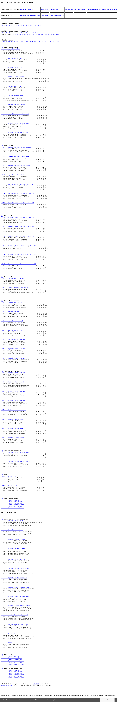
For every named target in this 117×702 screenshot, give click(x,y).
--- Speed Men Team (10, 49)
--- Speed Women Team (11, 58)
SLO (57, 34)
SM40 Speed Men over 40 (12, 321)
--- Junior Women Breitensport (15, 624)
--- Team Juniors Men (11, 506)
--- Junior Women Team (12, 95)
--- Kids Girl (8, 643)
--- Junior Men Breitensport (14, 615)
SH (37, 41)
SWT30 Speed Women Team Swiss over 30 (17, 203)
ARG (16, 34)
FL (39, 34)
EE (31, 34)
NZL (49, 34)
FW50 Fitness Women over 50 (13, 438)
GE (17, 41)
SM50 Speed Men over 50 (12, 330)
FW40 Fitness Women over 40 (13, 428)
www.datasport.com (6, 685)
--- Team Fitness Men (11, 503)
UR (50, 41)
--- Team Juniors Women (12, 508)
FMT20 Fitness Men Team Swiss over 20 (17, 217)
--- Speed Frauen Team (12, 530)
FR (14, 41)
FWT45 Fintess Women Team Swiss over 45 (18, 264)
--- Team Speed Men (10, 500)
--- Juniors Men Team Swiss (14, 559)
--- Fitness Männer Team (13, 539)
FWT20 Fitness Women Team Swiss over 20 (18, 245)
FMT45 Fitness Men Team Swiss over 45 (17, 236)
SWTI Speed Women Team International (17, 184)
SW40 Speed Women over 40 (13, 358)
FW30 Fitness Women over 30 (13, 419)
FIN (36, 34)
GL (19, 41)
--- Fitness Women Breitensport (16, 132)
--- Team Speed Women (11, 502)
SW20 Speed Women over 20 (13, 339)
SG (35, 41)
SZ (43, 41)
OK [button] (107, 700)
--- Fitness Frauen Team (13, 548)
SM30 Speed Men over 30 (12, 312)
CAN (25, 34)
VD (53, 41)
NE (27, 41)
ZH (60, 41)
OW (32, 41)
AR (4, 41)
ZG (58, 41)
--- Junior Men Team (11, 86)
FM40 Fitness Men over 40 (13, 391)
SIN (54, 34)
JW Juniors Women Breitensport (16, 461)
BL (9, 41)
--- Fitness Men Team (11, 67)
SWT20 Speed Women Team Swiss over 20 (17, 193)
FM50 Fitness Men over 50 (13, 400)
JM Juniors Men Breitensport (15, 452)
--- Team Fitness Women (12, 505)
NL (46, 34)
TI (48, 41)
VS (55, 41)
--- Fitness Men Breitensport (15, 123)
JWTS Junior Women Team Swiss (14, 288)
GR (22, 41)
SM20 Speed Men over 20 (12, 302)
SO (40, 41)
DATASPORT (36, 684)
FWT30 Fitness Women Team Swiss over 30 (18, 254)
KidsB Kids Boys (8, 476)
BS (12, 41)
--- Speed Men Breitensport (14, 105)
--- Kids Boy (8, 633)
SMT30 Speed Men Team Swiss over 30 (16, 166)
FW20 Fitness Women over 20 (13, 410)
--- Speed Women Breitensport (15, 114)
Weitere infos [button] (61, 700)
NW (30, 41)
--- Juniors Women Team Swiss (15, 568)
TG (45, 41)
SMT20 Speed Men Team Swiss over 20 (16, 156)
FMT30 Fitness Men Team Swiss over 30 (17, 227)
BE (7, 41)
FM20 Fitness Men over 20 (13, 373)
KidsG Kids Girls (9, 485)
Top (2, 47)
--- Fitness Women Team (12, 77)
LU (25, 41)
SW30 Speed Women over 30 (13, 349)
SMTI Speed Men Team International (16, 147)
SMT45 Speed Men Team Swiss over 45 (16, 175)
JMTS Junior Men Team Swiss (13, 278)
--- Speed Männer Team (12, 520)
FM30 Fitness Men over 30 (13, 382)
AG (1, 41)
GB (42, 34)
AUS (20, 34)
